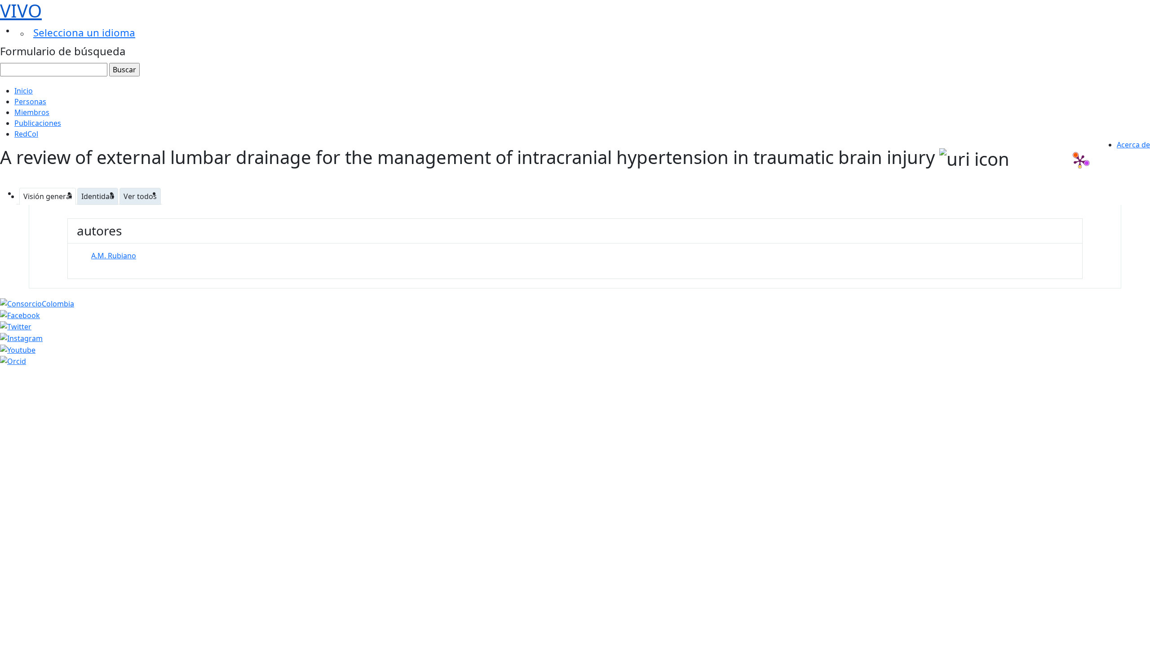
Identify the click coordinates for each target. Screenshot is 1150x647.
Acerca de (1133, 145)
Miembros (31, 112)
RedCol (26, 134)
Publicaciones (37, 123)
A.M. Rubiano (113, 256)
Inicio (23, 91)
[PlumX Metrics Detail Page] (1080, 160)
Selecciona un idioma (84, 33)
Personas (30, 101)
